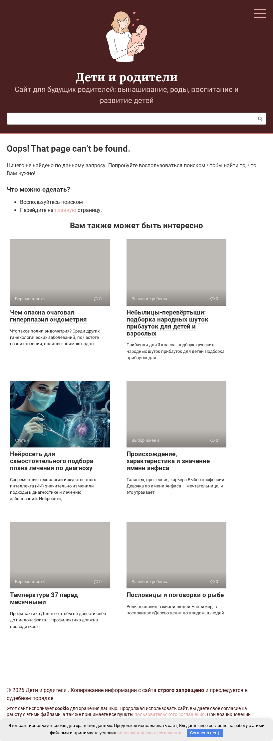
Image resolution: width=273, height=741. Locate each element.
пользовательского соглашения (170, 714)
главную (65, 210)
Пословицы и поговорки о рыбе (175, 595)
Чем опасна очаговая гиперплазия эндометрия (48, 316)
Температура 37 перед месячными (44, 598)
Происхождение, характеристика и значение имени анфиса (168, 461)
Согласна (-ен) (204, 732)
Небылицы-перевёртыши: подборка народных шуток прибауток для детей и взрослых (167, 323)
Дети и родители (127, 77)
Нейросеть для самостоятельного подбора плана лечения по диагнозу (51, 461)
